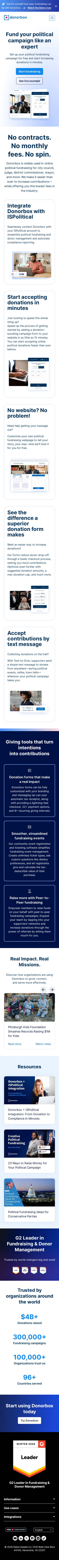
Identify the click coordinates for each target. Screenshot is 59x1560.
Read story (14, 1044)
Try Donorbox (29, 1420)
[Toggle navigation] (52, 18)
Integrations (12, 1516)
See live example (29, 81)
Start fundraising (29, 71)
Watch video (43, 1044)
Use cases (11, 1508)
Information (12, 1499)
